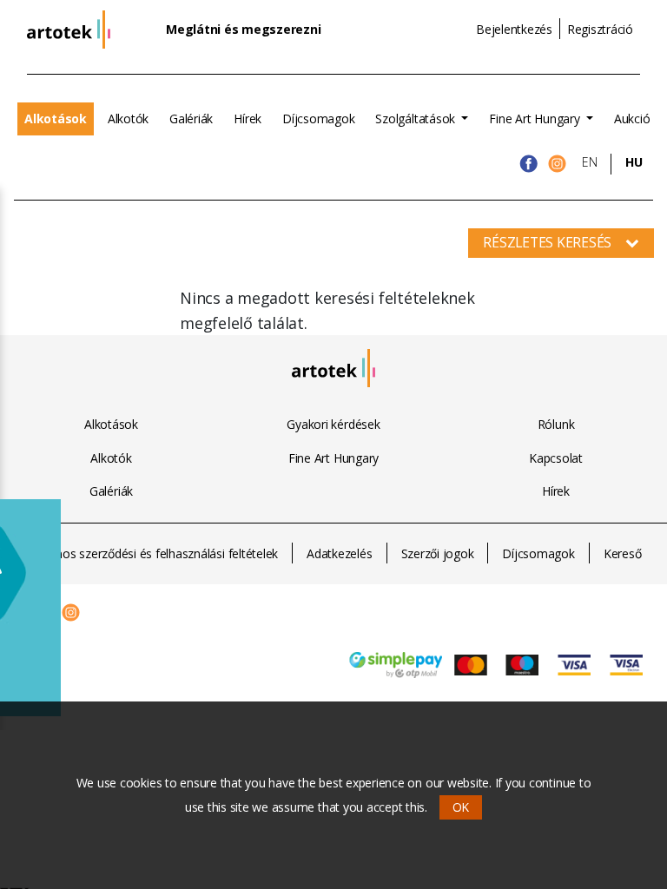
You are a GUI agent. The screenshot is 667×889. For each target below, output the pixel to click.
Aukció (632, 118)
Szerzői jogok (437, 553)
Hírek (247, 118)
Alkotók (128, 118)
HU (634, 162)
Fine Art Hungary (536, 118)
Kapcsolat (556, 458)
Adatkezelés (339, 553)
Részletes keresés (547, 242)
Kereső (623, 553)
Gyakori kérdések (333, 424)
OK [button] (461, 807)
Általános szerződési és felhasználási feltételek (152, 553)
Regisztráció (600, 29)
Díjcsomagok (318, 118)
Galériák (191, 118)
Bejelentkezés (514, 29)
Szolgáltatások (416, 118)
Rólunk (556, 424)
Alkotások (55, 118)
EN (590, 162)
